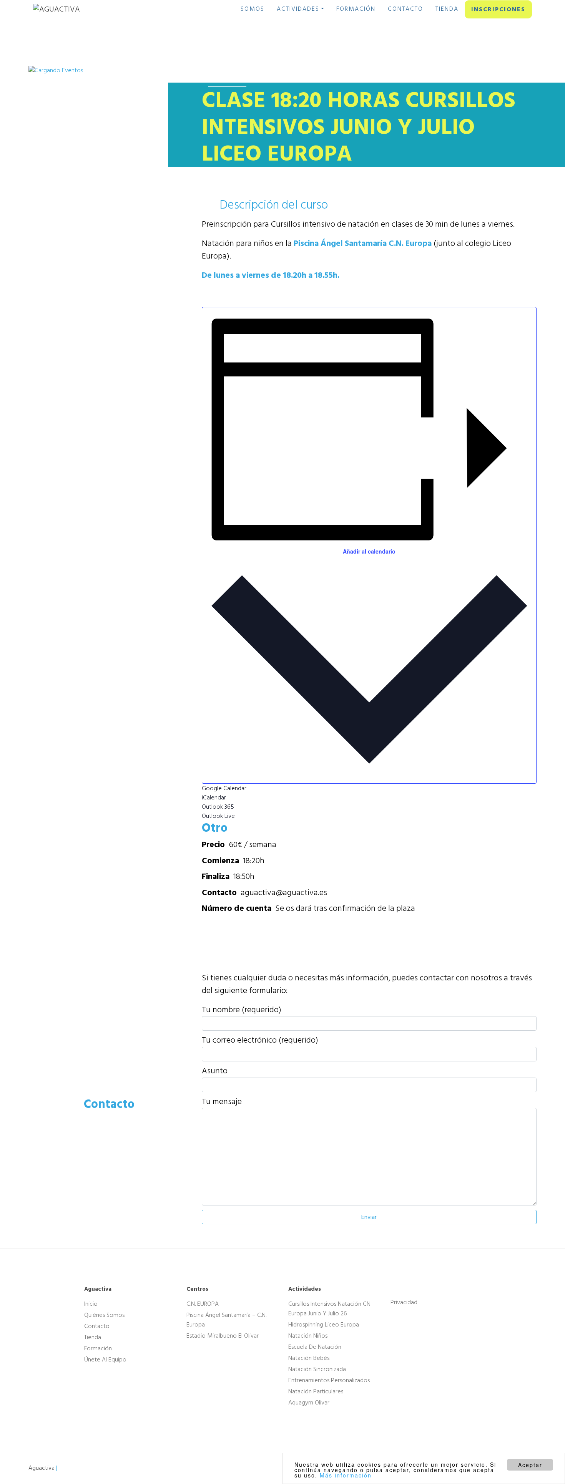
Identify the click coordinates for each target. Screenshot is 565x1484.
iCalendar (214, 798)
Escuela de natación (314, 1347)
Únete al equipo (105, 1360)
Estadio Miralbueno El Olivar (222, 1336)
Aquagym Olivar (308, 1403)
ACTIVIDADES (298, 9)
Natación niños (307, 1336)
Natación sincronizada (317, 1369)
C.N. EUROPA (202, 1304)
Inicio (91, 1304)
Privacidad (404, 1302)
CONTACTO (405, 9)
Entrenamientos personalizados (329, 1380)
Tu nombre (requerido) (241, 1009)
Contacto (97, 1326)
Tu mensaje (222, 1101)
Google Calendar (224, 788)
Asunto (215, 1071)
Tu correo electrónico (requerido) (260, 1040)
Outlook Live (218, 816)
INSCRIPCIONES (498, 9)
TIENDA (447, 9)
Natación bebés (308, 1358)
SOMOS (252, 9)
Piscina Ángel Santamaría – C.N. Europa (226, 1320)
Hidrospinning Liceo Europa (323, 1325)
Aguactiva (41, 1468)
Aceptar (530, 1465)
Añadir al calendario (369, 551)
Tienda (92, 1337)
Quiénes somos (104, 1315)
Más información (346, 1475)
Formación (98, 1348)
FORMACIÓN (356, 9)
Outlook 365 (218, 807)
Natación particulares (315, 1391)
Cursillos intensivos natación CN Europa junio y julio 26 (329, 1308)
